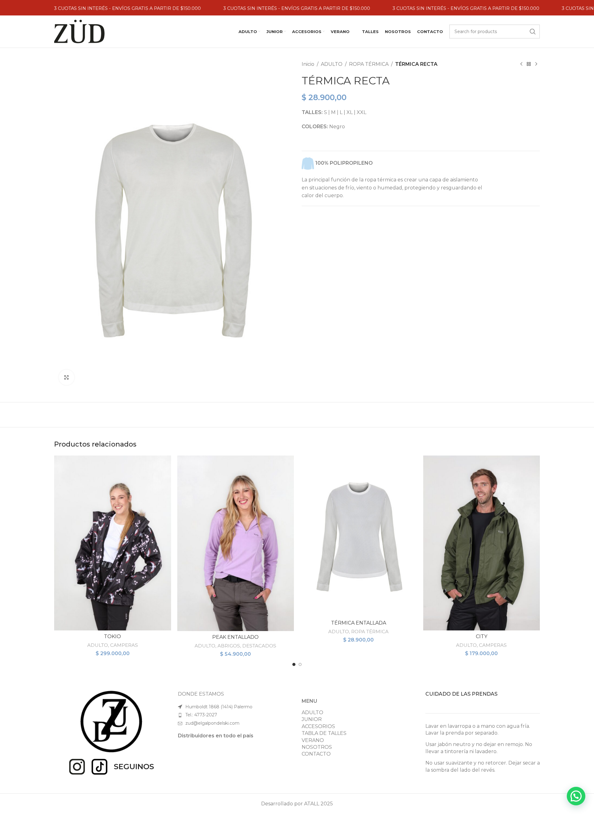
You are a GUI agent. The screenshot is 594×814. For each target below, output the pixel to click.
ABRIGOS (228, 646)
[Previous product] (521, 64)
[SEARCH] (533, 31)
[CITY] (481, 543)
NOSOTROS (317, 747)
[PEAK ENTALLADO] (235, 543)
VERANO (313, 740)
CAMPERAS (124, 645)
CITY (481, 636)
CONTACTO (316, 754)
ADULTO (331, 64)
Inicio (308, 64)
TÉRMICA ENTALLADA (358, 623)
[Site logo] (79, 31)
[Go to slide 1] (293, 664)
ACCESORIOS (318, 726)
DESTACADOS (259, 646)
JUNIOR (312, 719)
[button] (576, 796)
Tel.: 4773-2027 (201, 715)
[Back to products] (528, 64)
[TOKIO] (112, 543)
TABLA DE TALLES (324, 733)
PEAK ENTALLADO (235, 637)
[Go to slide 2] (300, 664)
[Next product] (536, 64)
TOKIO (112, 636)
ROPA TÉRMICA (369, 64)
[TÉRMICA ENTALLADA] (358, 536)
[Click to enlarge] (66, 377)
